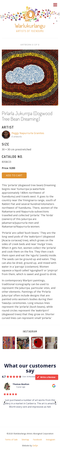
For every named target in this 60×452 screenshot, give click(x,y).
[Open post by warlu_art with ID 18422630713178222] (9, 342)
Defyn (35, 445)
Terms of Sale (11, 439)
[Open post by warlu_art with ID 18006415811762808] (23, 342)
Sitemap (25, 439)
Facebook (37, 439)
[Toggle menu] (55, 4)
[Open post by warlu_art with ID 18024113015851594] (37, 342)
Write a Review (47, 377)
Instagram (30, 331)
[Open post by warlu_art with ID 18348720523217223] (51, 342)
